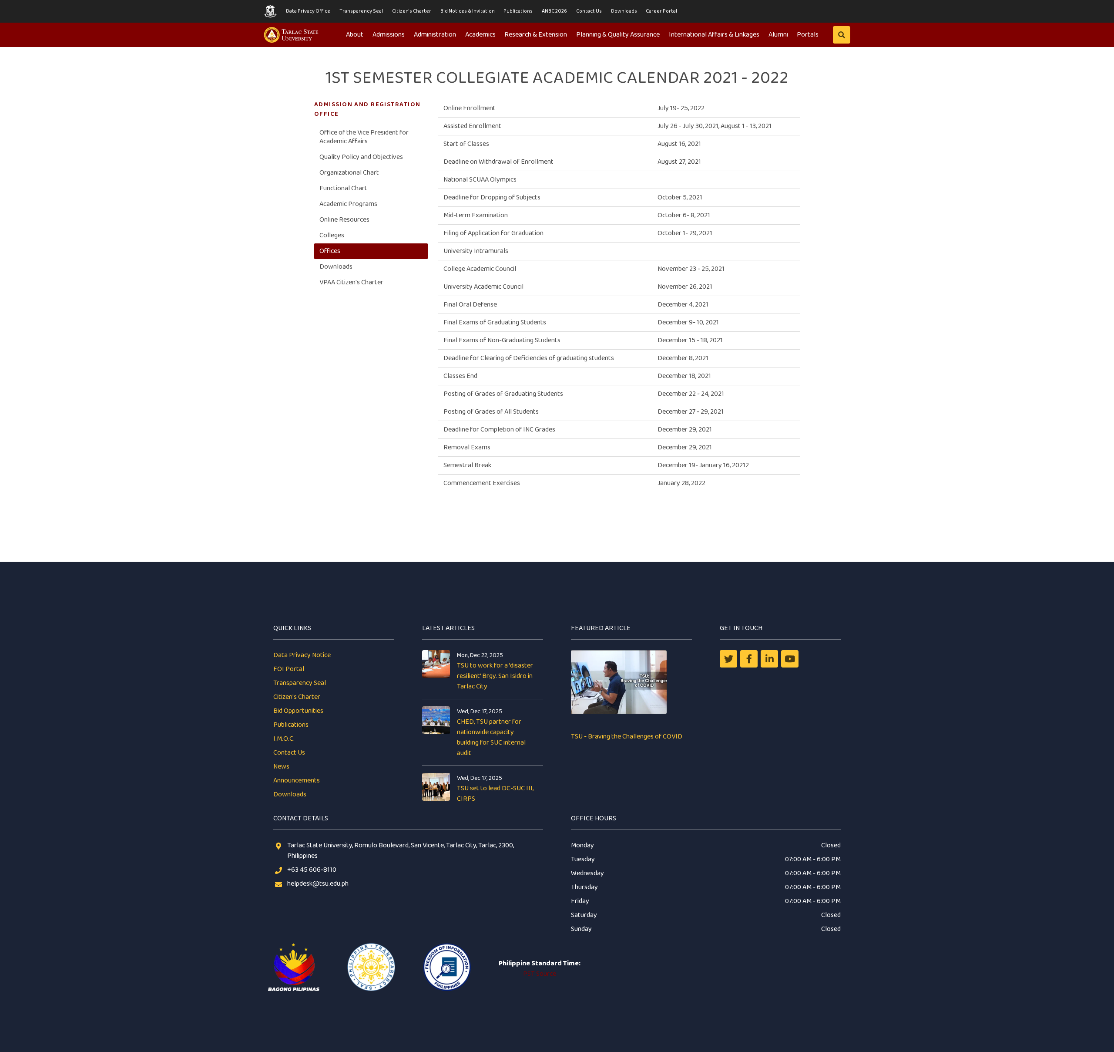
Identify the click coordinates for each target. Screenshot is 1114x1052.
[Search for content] (841, 35)
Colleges (331, 235)
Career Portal (661, 11)
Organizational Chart (349, 172)
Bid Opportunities (298, 710)
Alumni (778, 34)
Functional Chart (343, 188)
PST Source (539, 973)
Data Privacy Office (308, 11)
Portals (808, 34)
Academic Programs (348, 204)
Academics (480, 34)
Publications (518, 11)
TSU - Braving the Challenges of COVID (626, 736)
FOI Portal (288, 669)
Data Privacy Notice (302, 655)
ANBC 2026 (554, 11)
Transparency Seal (361, 11)
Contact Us (589, 11)
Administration (435, 34)
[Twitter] (728, 659)
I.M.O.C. (284, 738)
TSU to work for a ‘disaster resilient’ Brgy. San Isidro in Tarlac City (495, 676)
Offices (329, 251)
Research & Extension (535, 34)
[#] (790, 659)
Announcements (296, 780)
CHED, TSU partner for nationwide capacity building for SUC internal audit (491, 737)
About (354, 34)
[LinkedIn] (769, 659)
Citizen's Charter (411, 11)
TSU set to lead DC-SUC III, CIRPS (495, 793)
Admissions (388, 34)
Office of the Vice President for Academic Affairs (364, 137)
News (281, 766)
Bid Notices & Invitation (467, 11)
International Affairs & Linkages (714, 34)
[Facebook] (749, 659)
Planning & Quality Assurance (618, 34)
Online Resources (344, 219)
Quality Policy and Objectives (361, 157)
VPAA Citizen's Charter (351, 282)
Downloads (624, 11)
